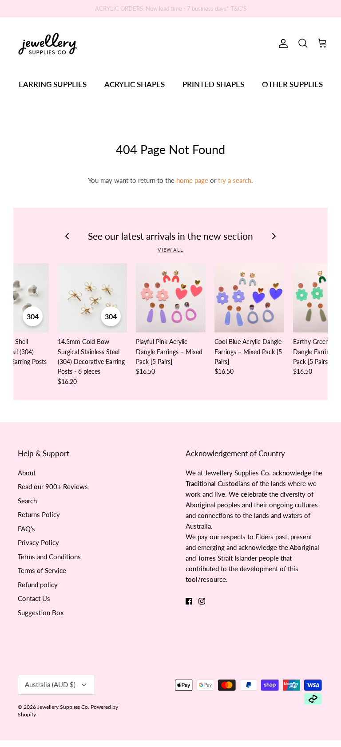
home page (192, 180)
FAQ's (26, 529)
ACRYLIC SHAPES (134, 84)
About (27, 473)
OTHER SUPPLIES (292, 84)
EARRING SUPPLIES (53, 84)
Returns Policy (39, 514)
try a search (234, 180)
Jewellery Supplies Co (62, 707)
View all (170, 250)
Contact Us (34, 598)
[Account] (281, 43)
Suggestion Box (40, 613)
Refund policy (38, 585)
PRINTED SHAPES (213, 84)
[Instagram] (201, 601)
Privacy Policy (38, 542)
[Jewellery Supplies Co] (47, 43)
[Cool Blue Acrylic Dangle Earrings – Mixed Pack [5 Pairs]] (249, 298)
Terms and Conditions (49, 557)
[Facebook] (189, 601)
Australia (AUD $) (50, 684)
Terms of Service (42, 570)
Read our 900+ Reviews (53, 486)
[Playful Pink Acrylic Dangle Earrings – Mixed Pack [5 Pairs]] (171, 298)
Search (27, 501)
